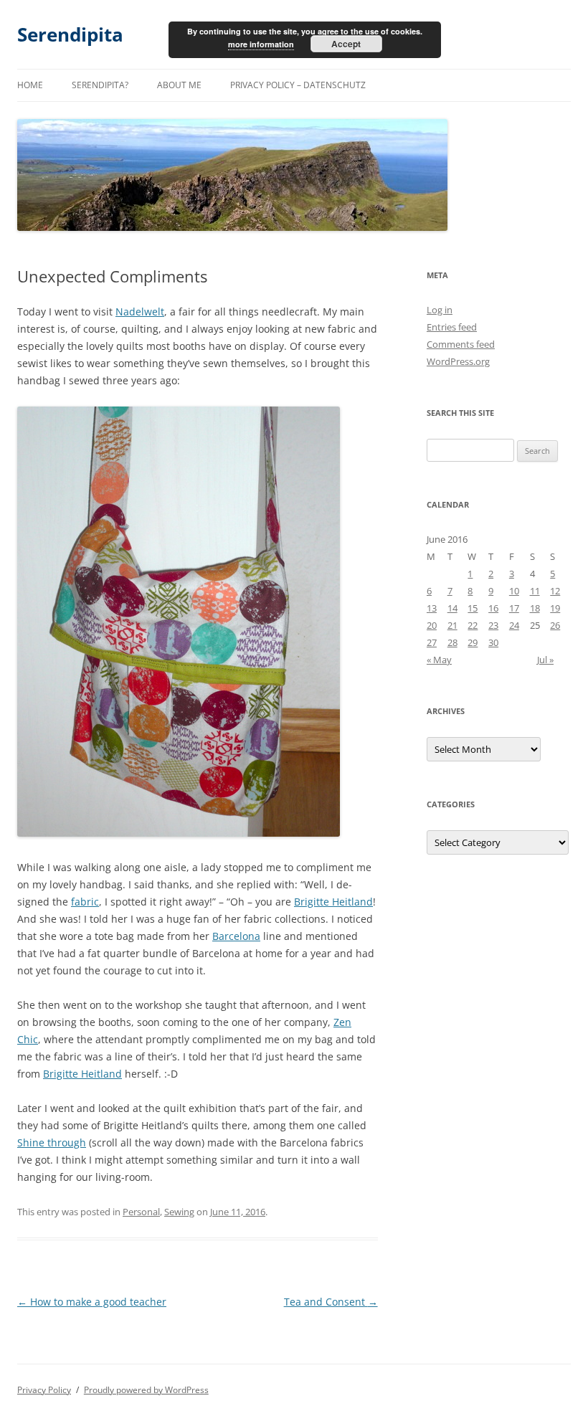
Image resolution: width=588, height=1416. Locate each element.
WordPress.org (458, 361)
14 (452, 608)
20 (432, 625)
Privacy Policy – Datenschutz (298, 85)
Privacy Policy (44, 1390)
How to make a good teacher (91, 1301)
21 (452, 625)
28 (452, 642)
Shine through (51, 1142)
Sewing (179, 1211)
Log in (439, 309)
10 (514, 590)
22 (473, 625)
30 (493, 642)
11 (535, 590)
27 (432, 642)
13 (432, 608)
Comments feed (461, 344)
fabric (85, 901)
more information (261, 44)
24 (514, 625)
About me (179, 85)
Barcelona (236, 936)
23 (493, 625)
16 (493, 608)
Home (30, 85)
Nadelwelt (139, 311)
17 (514, 608)
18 (535, 608)
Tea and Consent (331, 1301)
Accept (346, 43)
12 (555, 590)
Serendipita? (100, 85)
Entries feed (452, 326)
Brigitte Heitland (333, 901)
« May (439, 659)
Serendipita (70, 34)
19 (555, 608)
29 (473, 642)
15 (473, 608)
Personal (141, 1211)
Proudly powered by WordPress (146, 1390)
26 (555, 625)
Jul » (545, 659)
